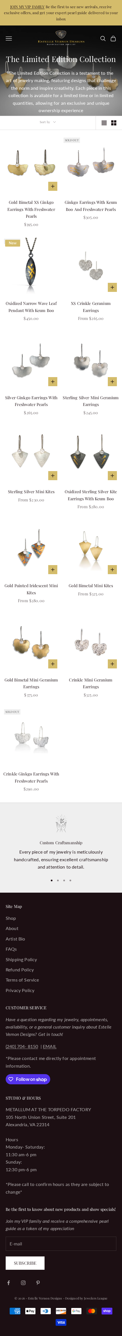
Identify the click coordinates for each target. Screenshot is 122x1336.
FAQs (11, 949)
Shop (11, 918)
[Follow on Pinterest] (38, 1283)
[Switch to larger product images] (104, 123)
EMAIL (49, 1046)
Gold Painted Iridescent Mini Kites (31, 589)
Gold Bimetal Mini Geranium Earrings (31, 683)
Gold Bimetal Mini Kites (91, 585)
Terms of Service (22, 979)
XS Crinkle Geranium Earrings (91, 306)
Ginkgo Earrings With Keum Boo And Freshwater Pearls (91, 205)
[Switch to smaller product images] (113, 123)
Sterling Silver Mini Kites (31, 491)
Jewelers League (96, 1298)
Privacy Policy (20, 990)
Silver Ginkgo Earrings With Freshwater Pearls (31, 401)
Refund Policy (20, 969)
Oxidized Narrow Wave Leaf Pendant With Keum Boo (31, 306)
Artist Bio (15, 938)
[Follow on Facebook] (8, 1283)
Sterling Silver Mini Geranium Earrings (91, 401)
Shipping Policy (21, 959)
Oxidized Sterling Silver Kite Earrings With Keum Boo (91, 495)
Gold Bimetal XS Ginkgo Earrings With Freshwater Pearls (31, 209)
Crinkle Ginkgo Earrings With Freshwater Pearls (31, 777)
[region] (61, 842)
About (12, 928)
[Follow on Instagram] (23, 1283)
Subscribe (25, 1263)
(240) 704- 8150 (22, 1046)
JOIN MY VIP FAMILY (27, 6)
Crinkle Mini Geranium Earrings (90, 683)
